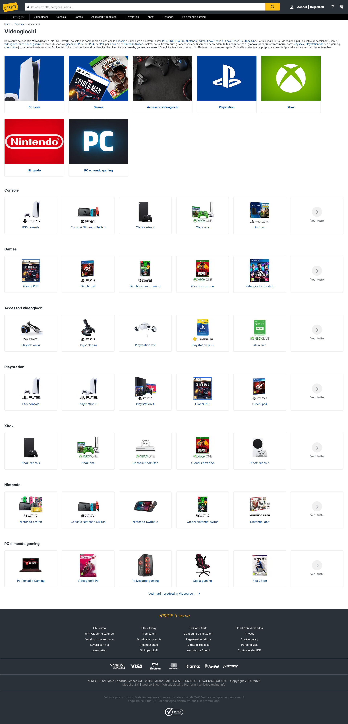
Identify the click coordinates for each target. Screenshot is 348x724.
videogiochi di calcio (16, 43)
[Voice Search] (28, 7)
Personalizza (249, 644)
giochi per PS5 (74, 43)
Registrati (317, 7)
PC (102, 43)
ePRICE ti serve (174, 615)
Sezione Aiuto (199, 628)
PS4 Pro (180, 40)
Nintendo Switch (196, 40)
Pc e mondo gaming (194, 16)
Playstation (132, 16)
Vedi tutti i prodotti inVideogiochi (171, 593)
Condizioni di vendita (249, 628)
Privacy (249, 633)
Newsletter (99, 650)
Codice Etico (151, 684)
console (120, 40)
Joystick (299, 43)
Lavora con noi (99, 644)
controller (9, 47)
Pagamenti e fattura (198, 639)
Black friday (148, 628)
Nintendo (167, 16)
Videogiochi (41, 16)
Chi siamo (99, 628)
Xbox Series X (215, 40)
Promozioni (149, 633)
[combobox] (145, 7)
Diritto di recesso (198, 644)
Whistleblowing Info (212, 684)
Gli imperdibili (149, 650)
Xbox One (250, 40)
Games (78, 16)
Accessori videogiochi (104, 16)
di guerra (35, 43)
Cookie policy (249, 639)
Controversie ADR (249, 650)
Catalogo (19, 24)
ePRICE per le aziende (99, 633)
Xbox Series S (233, 40)
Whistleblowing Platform (179, 684)
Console (61, 16)
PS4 (171, 40)
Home (7, 24)
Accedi (302, 7)
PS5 (164, 40)
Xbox (151, 16)
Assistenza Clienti (198, 650)
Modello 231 (130, 684)
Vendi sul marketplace (99, 639)
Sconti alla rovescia (148, 639)
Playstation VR (314, 43)
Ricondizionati (149, 644)
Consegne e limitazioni (198, 633)
